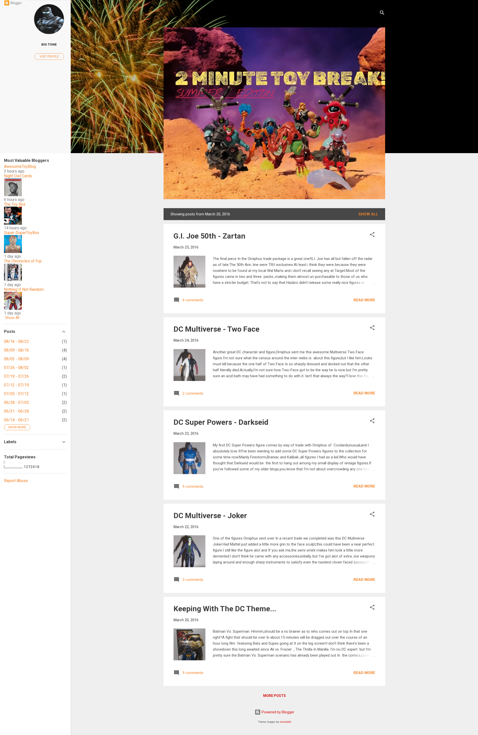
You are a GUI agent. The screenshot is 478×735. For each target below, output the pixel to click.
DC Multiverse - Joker (210, 515)
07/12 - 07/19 (16, 385)
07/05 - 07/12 (16, 393)
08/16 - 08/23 (16, 341)
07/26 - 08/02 (16, 367)
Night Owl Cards (18, 176)
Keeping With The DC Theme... (225, 608)
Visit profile (49, 56)
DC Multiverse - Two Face (216, 329)
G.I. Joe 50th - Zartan (209, 236)
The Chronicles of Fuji (23, 261)
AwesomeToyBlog (20, 166)
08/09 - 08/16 (16, 350)
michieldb (285, 722)
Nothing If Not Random (24, 289)
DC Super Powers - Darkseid (221, 422)
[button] (372, 235)
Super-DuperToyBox (21, 232)
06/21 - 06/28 (16, 411)
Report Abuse (16, 480)
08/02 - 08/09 (16, 359)
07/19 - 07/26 (16, 376)
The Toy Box (14, 204)
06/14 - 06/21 (16, 420)
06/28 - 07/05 (16, 402)
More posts (274, 696)
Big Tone (49, 44)
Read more (364, 300)
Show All (12, 317)
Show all (368, 214)
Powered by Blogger (277, 712)
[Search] (382, 13)
